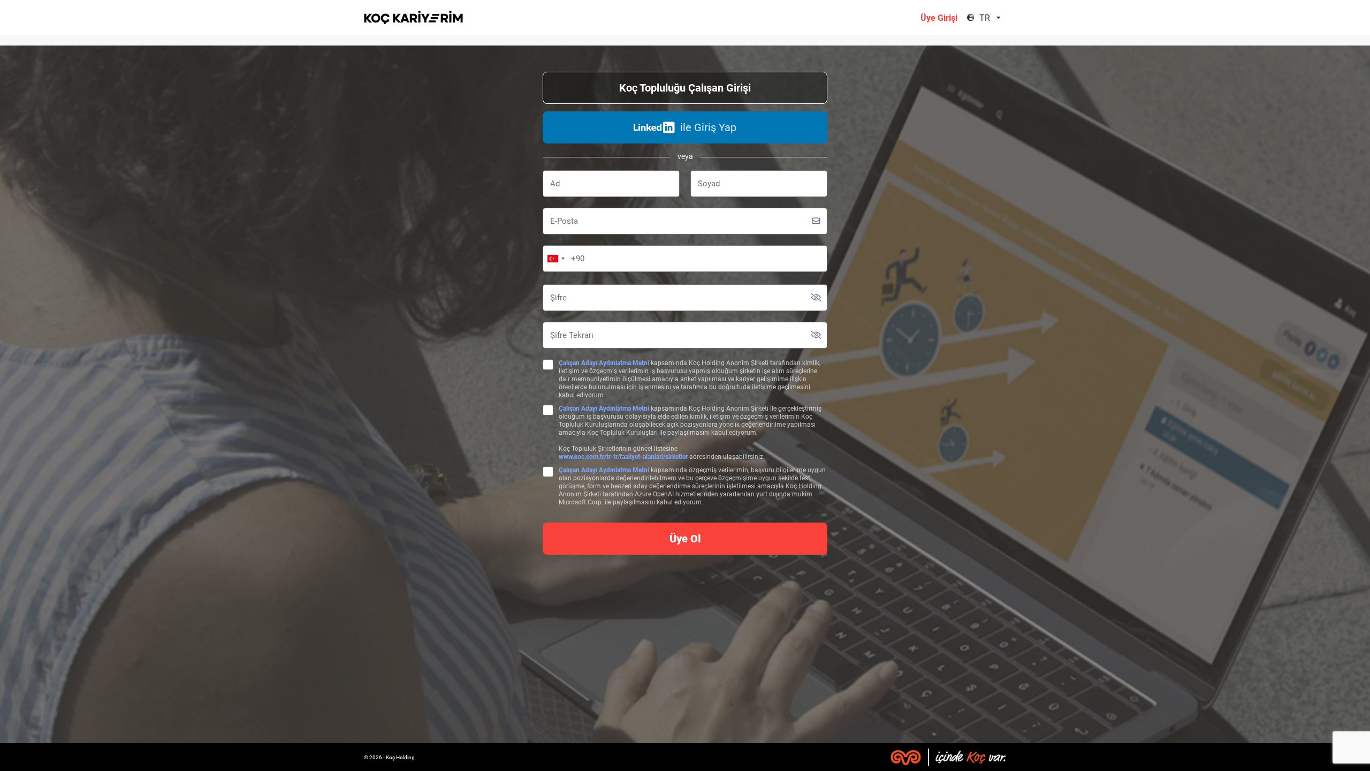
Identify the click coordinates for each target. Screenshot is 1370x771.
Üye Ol (685, 538)
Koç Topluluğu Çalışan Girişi (685, 87)
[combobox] (991, 18)
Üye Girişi (938, 18)
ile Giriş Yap (708, 127)
